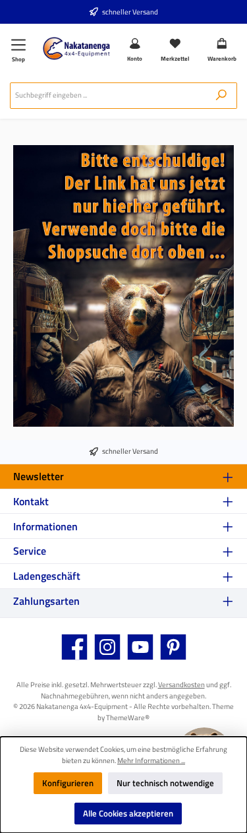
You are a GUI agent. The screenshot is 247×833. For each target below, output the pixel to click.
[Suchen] (221, 95)
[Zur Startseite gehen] (76, 48)
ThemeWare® (128, 717)
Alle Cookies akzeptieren (128, 813)
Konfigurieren (68, 782)
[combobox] (108, 95)
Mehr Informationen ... (151, 760)
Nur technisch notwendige (165, 782)
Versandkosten (181, 684)
